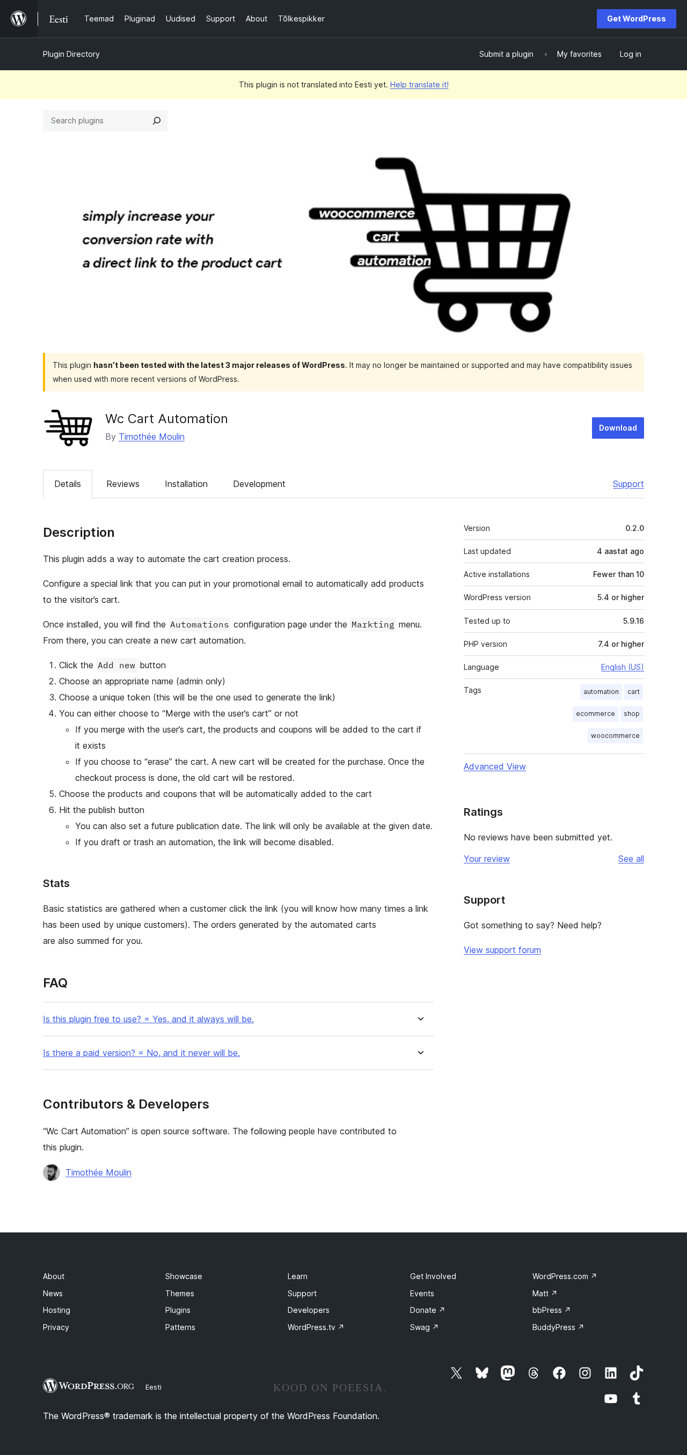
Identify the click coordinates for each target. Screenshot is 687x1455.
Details (67, 483)
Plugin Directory (71, 53)
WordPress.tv (316, 1327)
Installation (186, 483)
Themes (179, 1293)
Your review (487, 858)
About (53, 1276)
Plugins (178, 1309)
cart (633, 692)
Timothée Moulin (152, 436)
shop (632, 714)
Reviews (123, 483)
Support (628, 483)
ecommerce (595, 714)
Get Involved (433, 1276)
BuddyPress (558, 1327)
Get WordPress (636, 18)
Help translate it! (419, 84)
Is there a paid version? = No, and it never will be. (141, 1053)
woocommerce (615, 736)
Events (422, 1293)
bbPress (551, 1309)
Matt (545, 1293)
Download (618, 427)
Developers (309, 1309)
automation (601, 692)
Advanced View (495, 766)
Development (259, 483)
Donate (427, 1309)
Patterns (180, 1327)
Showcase (183, 1276)
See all (631, 858)
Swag (424, 1327)
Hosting (56, 1309)
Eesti (153, 1387)
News (53, 1293)
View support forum (502, 949)
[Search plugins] (156, 120)
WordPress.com (564, 1276)
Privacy (56, 1327)
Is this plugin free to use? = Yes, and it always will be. (148, 1019)
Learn (298, 1276)
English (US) (622, 666)
